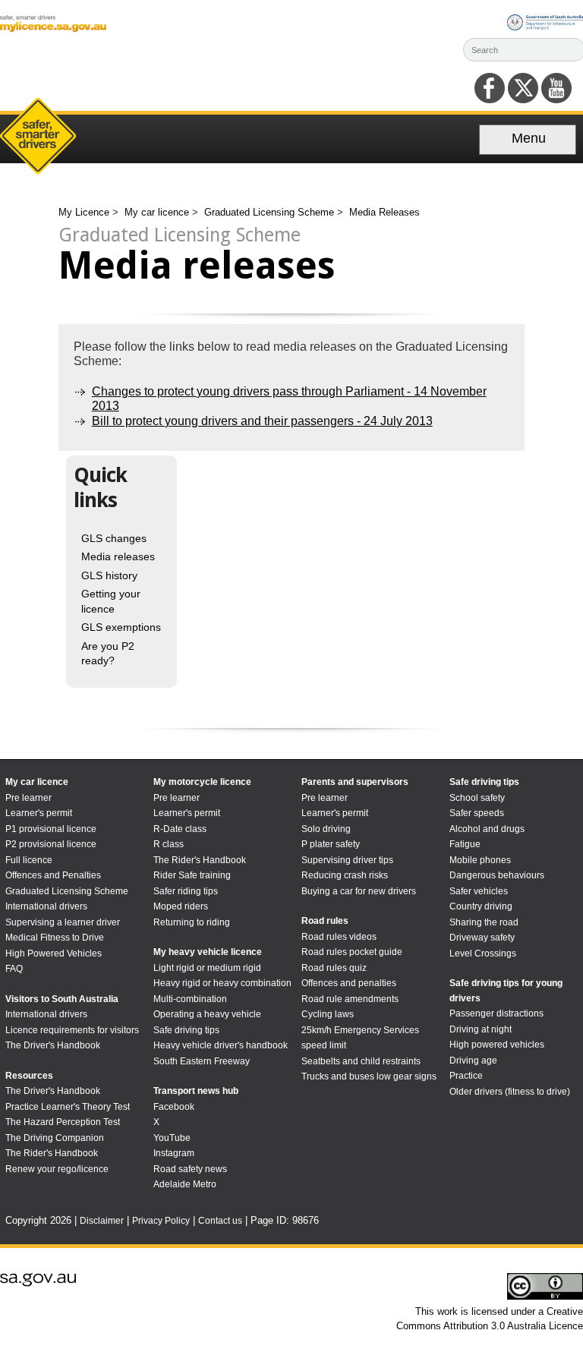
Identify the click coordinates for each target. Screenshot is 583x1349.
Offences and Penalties (53, 875)
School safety (477, 798)
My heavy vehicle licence (207, 952)
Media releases (118, 556)
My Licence (85, 212)
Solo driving (326, 829)
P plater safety (330, 844)
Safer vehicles (478, 891)
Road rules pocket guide (351, 952)
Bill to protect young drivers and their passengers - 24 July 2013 (262, 420)
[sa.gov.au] (38, 1283)
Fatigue (465, 844)
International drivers (46, 906)
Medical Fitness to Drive (54, 937)
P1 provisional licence (50, 829)
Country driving (480, 906)
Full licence (28, 860)
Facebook (173, 1107)
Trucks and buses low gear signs (368, 1076)
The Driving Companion (54, 1138)
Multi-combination (190, 999)
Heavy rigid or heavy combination (222, 983)
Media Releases (384, 212)
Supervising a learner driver (62, 922)
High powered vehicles (496, 1044)
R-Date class (179, 829)
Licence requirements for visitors (72, 1030)
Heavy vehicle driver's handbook (220, 1045)
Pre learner (28, 798)
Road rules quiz (334, 968)
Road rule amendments (350, 999)
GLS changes (114, 538)
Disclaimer (102, 1220)
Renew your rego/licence (57, 1169)
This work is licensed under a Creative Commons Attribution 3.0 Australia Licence (489, 1319)
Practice (466, 1075)
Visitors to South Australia (61, 999)
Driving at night (480, 1029)
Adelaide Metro (184, 1184)
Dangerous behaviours (496, 875)
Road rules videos (339, 936)
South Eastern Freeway (201, 1061)
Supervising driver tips (347, 860)
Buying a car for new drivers (358, 891)
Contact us (220, 1220)
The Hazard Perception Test (62, 1122)
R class (168, 844)
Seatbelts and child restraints (361, 1061)
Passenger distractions (496, 1013)
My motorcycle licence (202, 782)
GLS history (109, 575)
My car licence (158, 212)
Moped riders (180, 906)
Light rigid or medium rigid (207, 968)
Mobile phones (480, 860)
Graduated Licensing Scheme (270, 212)
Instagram (173, 1153)
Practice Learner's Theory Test (67, 1107)
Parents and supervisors (354, 782)
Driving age (473, 1060)
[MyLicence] (53, 28)
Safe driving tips (186, 1030)
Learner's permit (38, 813)
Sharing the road (483, 922)
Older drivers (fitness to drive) (509, 1091)
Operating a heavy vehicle (207, 1014)
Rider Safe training (192, 875)
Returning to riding (191, 922)
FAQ (14, 968)
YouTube (172, 1138)
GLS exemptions (121, 627)
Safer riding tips (185, 891)
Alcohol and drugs (487, 829)
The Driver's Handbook (52, 1045)
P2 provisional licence (50, 844)
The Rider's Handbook (51, 1153)
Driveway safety (482, 937)
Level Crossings (482, 953)
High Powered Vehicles (53, 953)
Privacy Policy (161, 1220)
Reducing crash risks (344, 875)
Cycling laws (327, 1014)
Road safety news (190, 1169)
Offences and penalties (348, 983)
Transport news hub (195, 1091)
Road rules (324, 921)
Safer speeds (476, 813)
